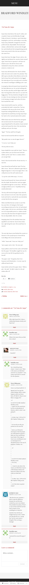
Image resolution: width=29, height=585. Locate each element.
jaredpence (12, 493)
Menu (14, 3)
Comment (22, 564)
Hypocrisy (10, 291)
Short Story (10, 289)
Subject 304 (24, 296)
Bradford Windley (15, 13)
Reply (14, 327)
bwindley (5, 287)
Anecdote (5, 289)
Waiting (4, 296)
